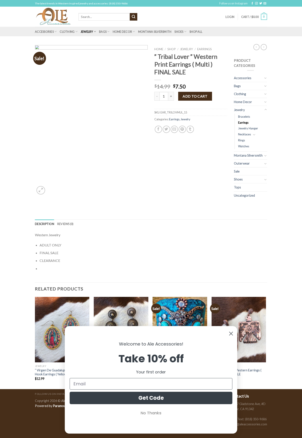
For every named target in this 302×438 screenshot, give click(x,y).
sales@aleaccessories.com (248, 424)
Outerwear (242, 163)
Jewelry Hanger (248, 128)
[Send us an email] (265, 3)
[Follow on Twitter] (260, 3)
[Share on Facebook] (158, 129)
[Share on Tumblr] (190, 129)
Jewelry (87, 31)
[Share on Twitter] (166, 129)
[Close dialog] (231, 333)
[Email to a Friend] (174, 129)
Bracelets (244, 116)
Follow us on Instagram (233, 3)
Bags (103, 31)
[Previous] (35, 342)
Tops (237, 187)
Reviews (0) (65, 224)
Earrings (204, 49)
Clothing (67, 31)
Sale (237, 171)
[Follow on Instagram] (256, 3)
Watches (243, 146)
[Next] (265, 342)
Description (44, 224)
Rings (241, 140)
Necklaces (244, 134)
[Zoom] (40, 190)
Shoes (178, 31)
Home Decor (122, 31)
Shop (171, 49)
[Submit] (133, 17)
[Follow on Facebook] (252, 3)
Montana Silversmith (155, 31)
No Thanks (151, 413)
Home (158, 49)
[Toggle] (265, 77)
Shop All (195, 31)
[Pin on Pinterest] (182, 129)
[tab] (44, 223)
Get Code (151, 398)
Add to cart (195, 96)
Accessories (44, 31)
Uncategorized (244, 195)
